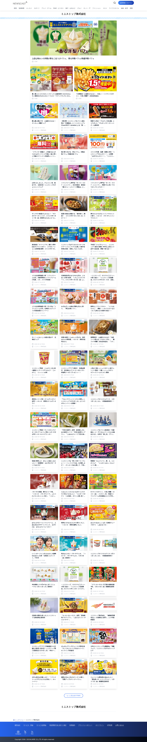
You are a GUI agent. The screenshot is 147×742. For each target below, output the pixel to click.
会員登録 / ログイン (126, 3)
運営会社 (17, 725)
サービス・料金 (28, 725)
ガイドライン (100, 725)
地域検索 (21, 8)
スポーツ (37, 8)
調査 (131, 8)
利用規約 (72, 725)
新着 (15, 8)
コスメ (105, 8)
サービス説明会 (41, 725)
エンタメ (29, 8)
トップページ (19, 720)
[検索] (115, 3)
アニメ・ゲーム (46, 8)
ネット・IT (87, 8)
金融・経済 (124, 8)
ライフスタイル (114, 8)
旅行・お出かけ (70, 8)
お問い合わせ (119, 725)
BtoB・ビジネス (58, 8)
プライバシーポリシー (85, 725)
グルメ (79, 8)
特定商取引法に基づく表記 (58, 725)
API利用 (109, 725)
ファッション (96, 8)
